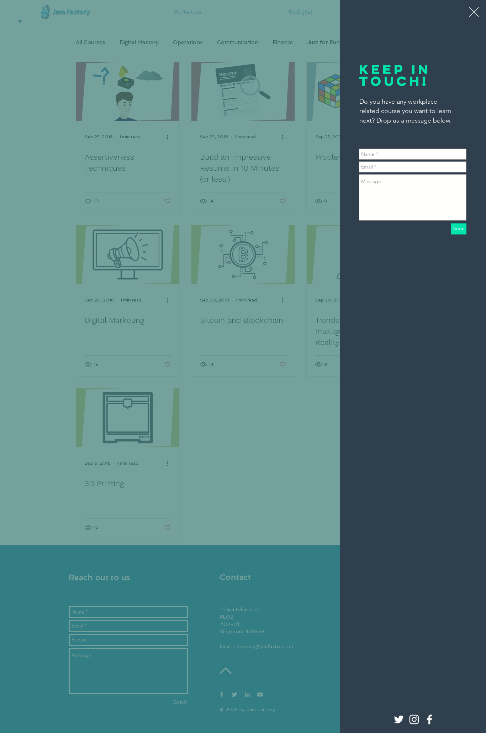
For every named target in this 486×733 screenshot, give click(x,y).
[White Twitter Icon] (398, 719)
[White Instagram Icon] (414, 719)
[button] (474, 12)
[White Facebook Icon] (429, 719)
